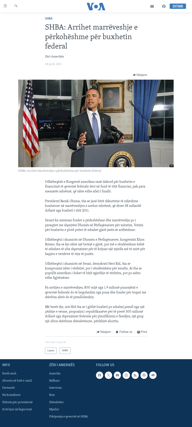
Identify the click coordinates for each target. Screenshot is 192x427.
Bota (52, 395)
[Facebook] (164, 6)
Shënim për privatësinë (17, 402)
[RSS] (135, 375)
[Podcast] (144, 375)
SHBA (48, 18)
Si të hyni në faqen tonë (17, 409)
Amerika (55, 373)
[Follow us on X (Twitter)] (108, 375)
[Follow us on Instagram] (126, 375)
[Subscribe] (152, 375)
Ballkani (54, 380)
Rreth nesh (9, 373)
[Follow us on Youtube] (117, 375)
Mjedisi (54, 409)
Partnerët (8, 388)
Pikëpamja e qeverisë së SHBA (68, 416)
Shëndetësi (56, 402)
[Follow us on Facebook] (99, 375)
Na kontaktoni (11, 395)
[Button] (140, 75)
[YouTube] (152, 6)
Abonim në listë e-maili (17, 380)
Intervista (55, 388)
